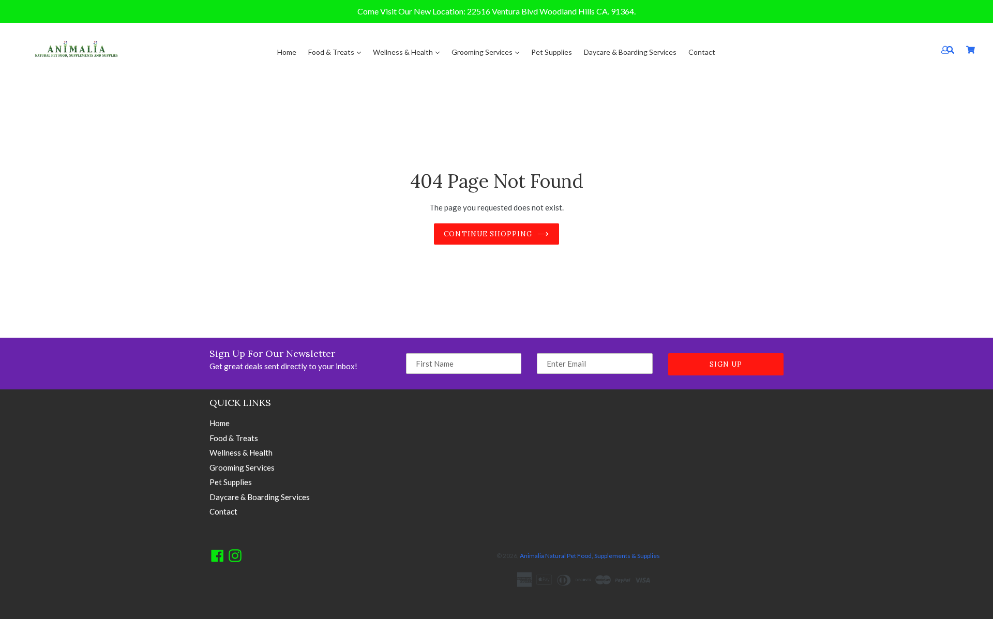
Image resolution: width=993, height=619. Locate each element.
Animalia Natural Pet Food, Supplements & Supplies (590, 556)
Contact (701, 52)
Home (286, 52)
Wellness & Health (403, 52)
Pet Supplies (551, 52)
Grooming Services (483, 52)
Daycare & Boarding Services (630, 52)
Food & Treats (332, 52)
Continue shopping (488, 234)
